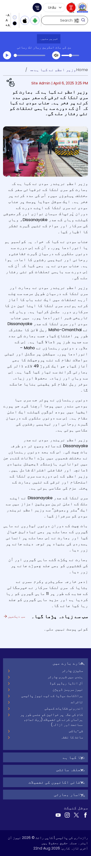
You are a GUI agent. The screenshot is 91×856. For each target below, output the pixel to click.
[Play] (7, 55)
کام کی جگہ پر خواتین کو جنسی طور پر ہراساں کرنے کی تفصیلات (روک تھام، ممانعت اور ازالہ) (51, 719)
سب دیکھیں (16, 616)
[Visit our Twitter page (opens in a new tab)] (76, 814)
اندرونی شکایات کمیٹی (63, 708)
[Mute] (56, 55)
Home (82, 70)
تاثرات (77, 701)
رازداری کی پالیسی (72, 837)
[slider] (29, 55)
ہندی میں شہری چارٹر (65, 676)
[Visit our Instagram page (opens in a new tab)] (67, 814)
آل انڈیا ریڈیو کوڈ (66, 683)
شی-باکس (76, 730)
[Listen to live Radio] (71, 7)
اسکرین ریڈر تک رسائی (35, 47)
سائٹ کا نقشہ (72, 737)
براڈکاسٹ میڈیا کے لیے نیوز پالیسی (52, 695)
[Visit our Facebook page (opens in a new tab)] (85, 814)
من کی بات (63, 47)
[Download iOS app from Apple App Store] (24, 20)
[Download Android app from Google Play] (34, 20)
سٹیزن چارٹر (72, 670)
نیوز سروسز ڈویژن (68, 689)
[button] (76, 20)
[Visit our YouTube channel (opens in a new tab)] (58, 814)
